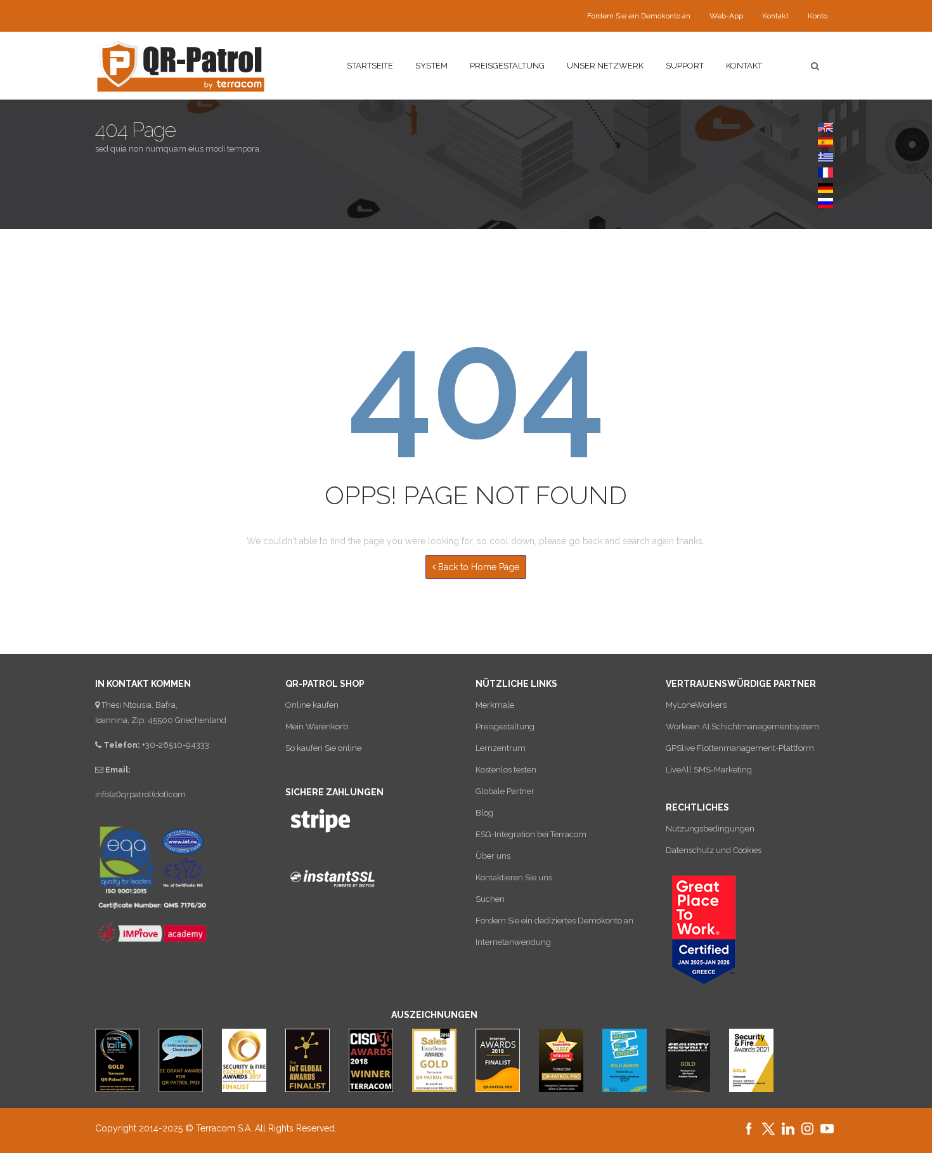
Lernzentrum (501, 748)
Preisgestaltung (507, 65)
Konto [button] (817, 15)
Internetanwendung (513, 942)
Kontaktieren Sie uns (514, 877)
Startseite (370, 65)
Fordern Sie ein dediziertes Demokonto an (554, 920)
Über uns (493, 856)
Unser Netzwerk (605, 65)
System (431, 65)
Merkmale (495, 705)
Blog (484, 813)
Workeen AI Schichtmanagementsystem (742, 726)
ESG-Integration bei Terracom (531, 834)
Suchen (490, 899)
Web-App (726, 15)
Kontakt (775, 15)
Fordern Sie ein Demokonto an (638, 15)
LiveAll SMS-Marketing (709, 769)
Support (685, 65)
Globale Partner (505, 791)
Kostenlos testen (506, 769)
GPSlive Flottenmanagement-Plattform (740, 748)
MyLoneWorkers (696, 705)
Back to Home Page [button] (477, 567)
